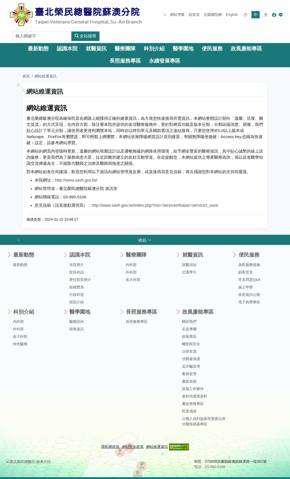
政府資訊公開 (249, 295)
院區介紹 (76, 302)
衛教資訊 (76, 329)
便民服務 (212, 48)
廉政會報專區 (193, 404)
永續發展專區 (164, 61)
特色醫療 (20, 344)
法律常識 (189, 351)
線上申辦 (245, 287)
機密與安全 (191, 344)
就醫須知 (189, 265)
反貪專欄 (189, 329)
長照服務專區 (125, 61)
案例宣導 (189, 374)
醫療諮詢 (76, 321)
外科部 (131, 272)
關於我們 (189, 321)
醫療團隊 (125, 48)
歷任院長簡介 (80, 280)
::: (164, 15)
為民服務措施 (249, 265)
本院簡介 (76, 265)
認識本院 (67, 48)
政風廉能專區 (246, 48)
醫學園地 (183, 48)
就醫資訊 (96, 48)
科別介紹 (154, 48)
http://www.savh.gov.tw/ (76, 180)
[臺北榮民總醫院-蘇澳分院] (76, 14)
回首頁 (194, 15)
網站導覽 (177, 15)
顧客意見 (245, 272)
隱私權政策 (110, 447)
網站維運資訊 (157, 447)
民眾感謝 (189, 411)
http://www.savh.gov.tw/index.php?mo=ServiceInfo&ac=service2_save (155, 205)
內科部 (131, 265)
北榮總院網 (213, 15)
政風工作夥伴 (193, 389)
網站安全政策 (133, 447)
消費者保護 (191, 359)
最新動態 (38, 48)
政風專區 (189, 336)
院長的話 (76, 272)
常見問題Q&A (249, 280)
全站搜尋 (88, 36)
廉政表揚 (189, 381)
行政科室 (76, 295)
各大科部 (133, 280)
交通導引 (189, 272)
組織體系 (76, 287)
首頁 (26, 76)
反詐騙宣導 (191, 366)
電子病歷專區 (249, 302)
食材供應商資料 (194, 396)
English (232, 15)
